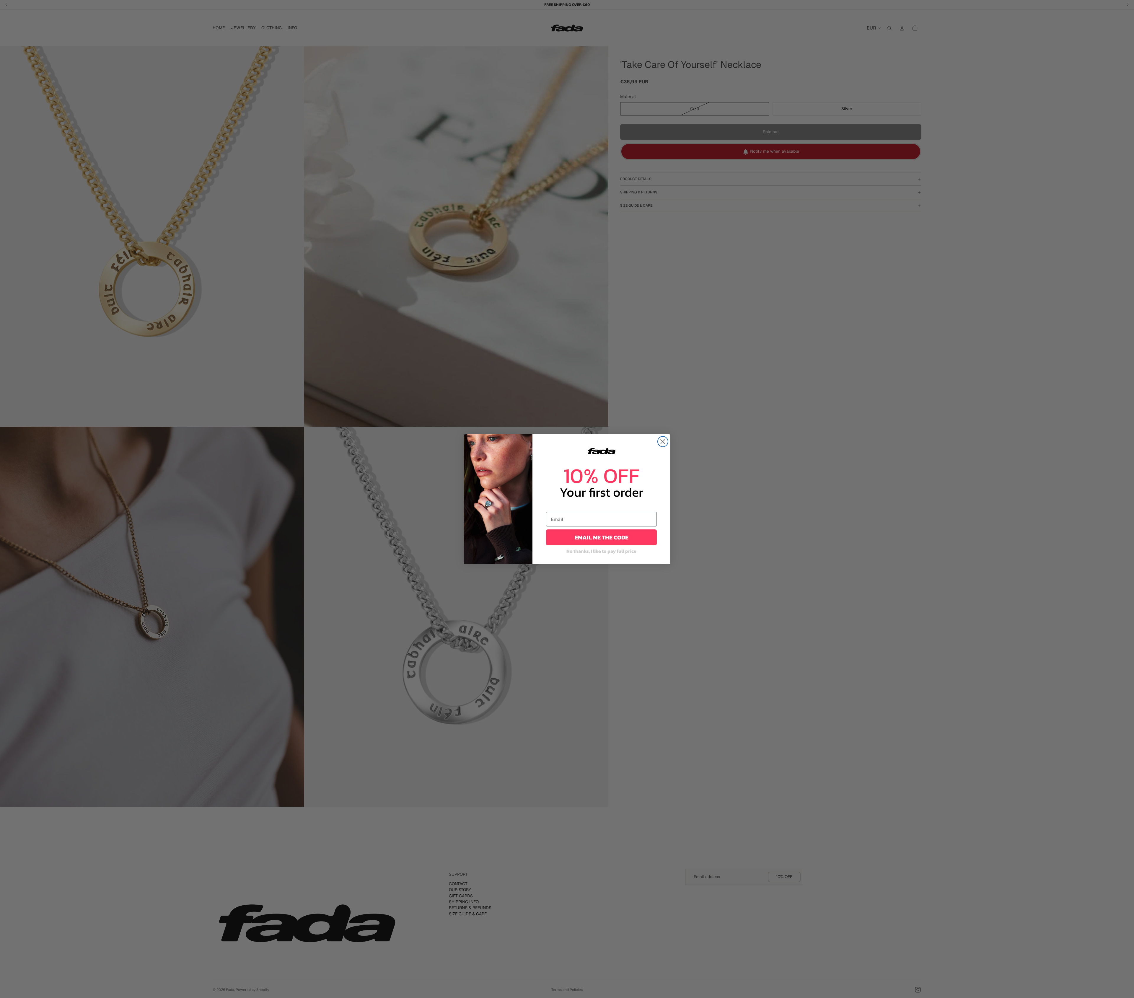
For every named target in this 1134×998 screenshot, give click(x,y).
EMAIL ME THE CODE (601, 537)
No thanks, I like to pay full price (601, 551)
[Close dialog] (663, 441)
